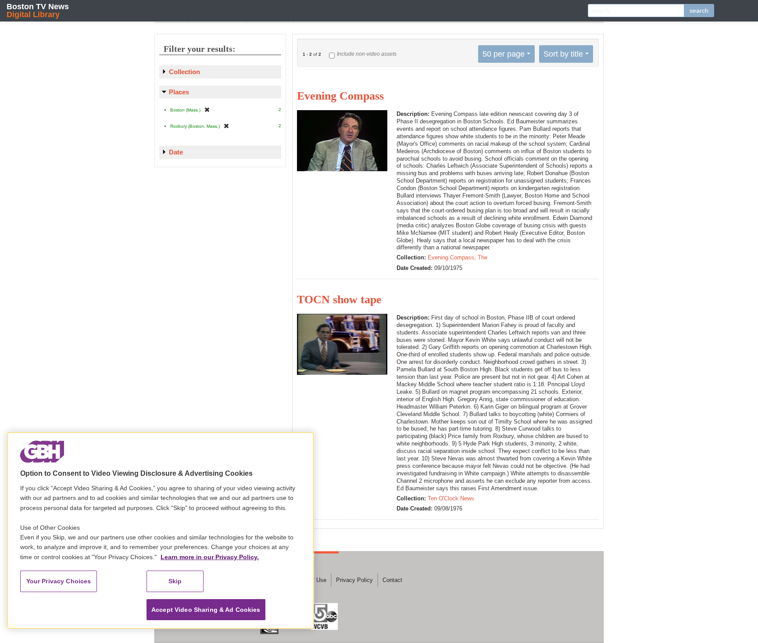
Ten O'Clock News (451, 498)
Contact (392, 580)
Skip (175, 581)
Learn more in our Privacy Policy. (210, 556)
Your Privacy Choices (58, 581)
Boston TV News (38, 10)
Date (176, 152)
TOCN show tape (339, 299)
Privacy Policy (354, 580)
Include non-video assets (367, 54)
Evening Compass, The (457, 257)
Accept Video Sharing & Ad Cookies (206, 609)
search (699, 10)
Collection (184, 71)
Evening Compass (340, 96)
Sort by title (563, 54)
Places (179, 92)
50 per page (504, 54)
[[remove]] (207, 109)
